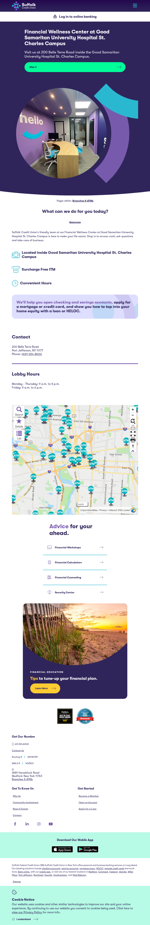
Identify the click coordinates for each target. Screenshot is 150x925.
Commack (103, 872)
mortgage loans (87, 868)
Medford (93, 872)
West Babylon (79, 875)
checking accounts (51, 868)
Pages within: (75, 200)
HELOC (99, 868)
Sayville (48, 875)
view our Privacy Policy (27, 912)
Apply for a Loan (87, 808)
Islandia (123, 872)
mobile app (44, 872)
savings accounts (69, 868)
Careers (17, 815)
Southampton (60, 875)
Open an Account (88, 802)
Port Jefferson (25, 875)
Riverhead (38, 875)
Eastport (113, 872)
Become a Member (89, 796)
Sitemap (17, 881)
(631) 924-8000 (32, 354)
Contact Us (18, 750)
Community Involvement (25, 802)
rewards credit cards (114, 868)
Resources (75, 222)
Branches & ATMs (22, 779)
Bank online (23, 872)
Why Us (17, 796)
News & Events (20, 808)
